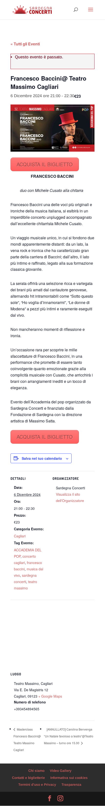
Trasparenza (71, 784)
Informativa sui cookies (69, 778)
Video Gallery (61, 771)
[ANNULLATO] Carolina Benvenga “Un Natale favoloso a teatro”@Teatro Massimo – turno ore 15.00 (68, 736)
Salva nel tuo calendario (42, 458)
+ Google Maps (50, 696)
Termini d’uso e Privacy (37, 784)
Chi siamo (36, 771)
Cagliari (20, 536)
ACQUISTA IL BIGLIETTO (45, 164)
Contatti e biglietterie (28, 778)
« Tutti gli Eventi (25, 44)
